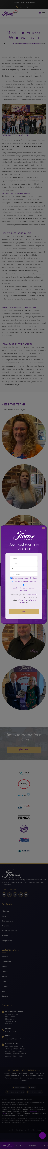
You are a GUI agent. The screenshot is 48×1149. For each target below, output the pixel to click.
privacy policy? (31, 595)
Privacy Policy (23, 600)
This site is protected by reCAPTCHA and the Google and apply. (24, 600)
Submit (24, 611)
